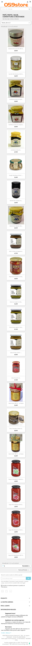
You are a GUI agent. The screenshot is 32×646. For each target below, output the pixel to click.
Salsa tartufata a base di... (16, 428)
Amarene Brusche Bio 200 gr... (16, 48)
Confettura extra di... (16, 150)
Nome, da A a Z (16, 23)
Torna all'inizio (23, 570)
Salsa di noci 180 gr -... (16, 352)
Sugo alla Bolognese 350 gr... (16, 530)
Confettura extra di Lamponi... (16, 124)
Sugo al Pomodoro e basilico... (16, 479)
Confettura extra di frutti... (16, 99)
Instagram (10, 591)
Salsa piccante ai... (16, 378)
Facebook (2, 591)
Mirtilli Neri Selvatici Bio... (16, 226)
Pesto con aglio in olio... (16, 302)
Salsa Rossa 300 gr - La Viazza (16, 403)
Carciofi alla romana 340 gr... (16, 74)
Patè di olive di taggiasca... (16, 251)
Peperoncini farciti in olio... (16, 276)
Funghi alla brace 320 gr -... (16, 175)
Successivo (26, 566)
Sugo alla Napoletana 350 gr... (16, 555)
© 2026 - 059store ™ (6, 633)
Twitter (6, 591)
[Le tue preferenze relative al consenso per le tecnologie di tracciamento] (29, 643)
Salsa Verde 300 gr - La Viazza (16, 454)
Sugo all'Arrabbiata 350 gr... (16, 504)
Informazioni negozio (8, 609)
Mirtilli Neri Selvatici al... (16, 200)
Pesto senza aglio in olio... (16, 327)
